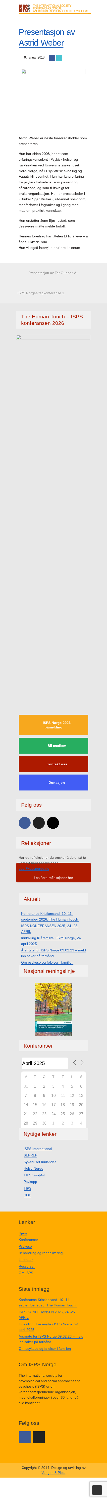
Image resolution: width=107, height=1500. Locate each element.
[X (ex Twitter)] (39, 823)
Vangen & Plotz (53, 1473)
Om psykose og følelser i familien (47, 962)
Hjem (23, 1233)
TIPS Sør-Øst (34, 1175)
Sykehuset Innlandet (40, 1162)
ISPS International (38, 1149)
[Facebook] (25, 823)
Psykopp (30, 1182)
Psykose (25, 1246)
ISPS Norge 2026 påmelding (57, 725)
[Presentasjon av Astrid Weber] (53, 100)
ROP (27, 1195)
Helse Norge (33, 1168)
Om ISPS (26, 1273)
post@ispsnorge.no (34, 868)
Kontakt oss (57, 764)
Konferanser (28, 1240)
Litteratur (26, 1260)
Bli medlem (57, 746)
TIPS (27, 1188)
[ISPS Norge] (55, 8)
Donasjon (57, 783)
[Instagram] (53, 823)
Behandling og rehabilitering (41, 1253)
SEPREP (30, 1155)
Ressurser (27, 1266)
